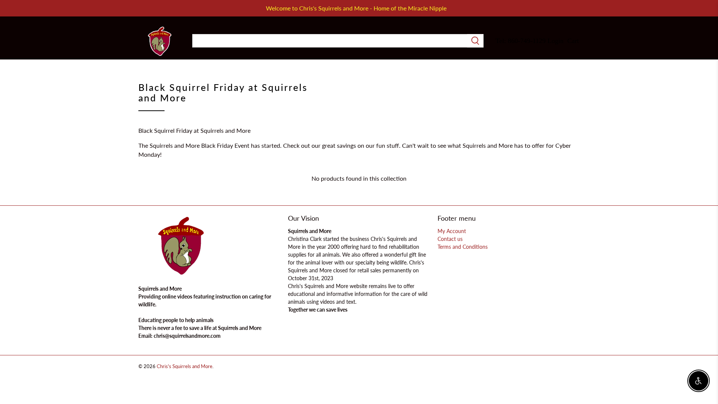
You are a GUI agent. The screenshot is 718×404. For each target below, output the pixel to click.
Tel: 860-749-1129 (520, 41)
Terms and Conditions (463, 247)
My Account (452, 231)
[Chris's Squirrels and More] (159, 40)
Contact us (450, 239)
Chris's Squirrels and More (184, 366)
